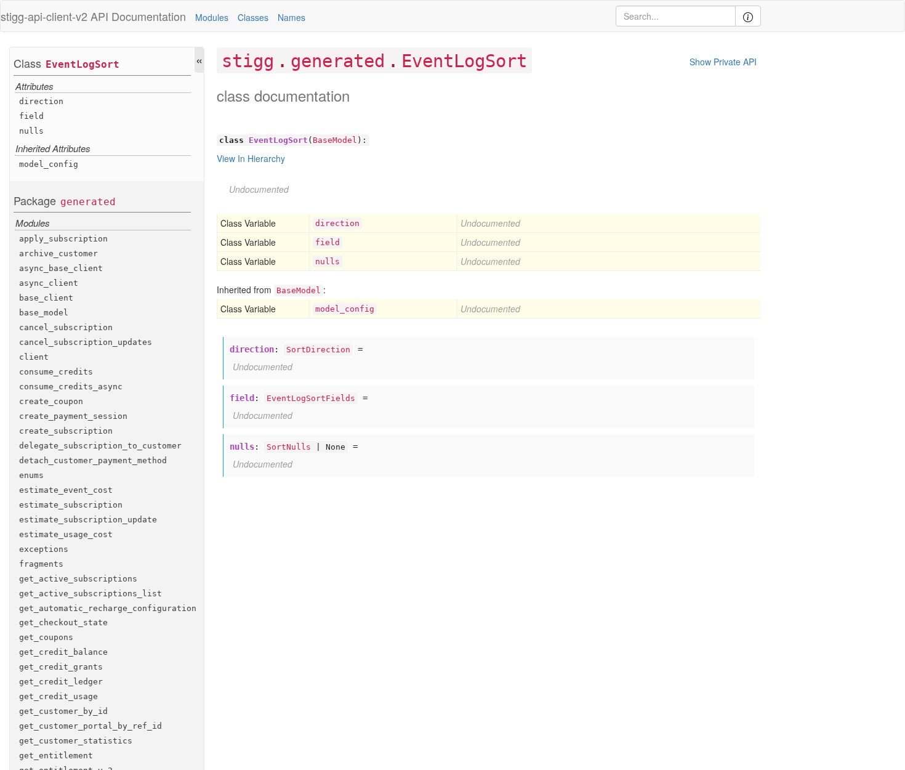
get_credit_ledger (61, 681)
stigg (248, 61)
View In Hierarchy (251, 158)
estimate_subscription (71, 504)
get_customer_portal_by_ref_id (90, 726)
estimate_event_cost (66, 490)
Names (291, 17)
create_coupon (51, 401)
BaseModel (335, 140)
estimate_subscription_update (88, 519)
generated (88, 202)
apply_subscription (63, 238)
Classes (253, 17)
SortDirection (318, 349)
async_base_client (61, 268)
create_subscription (66, 431)
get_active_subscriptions (78, 578)
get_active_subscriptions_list (90, 593)
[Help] (748, 16)
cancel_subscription (66, 327)
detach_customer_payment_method (93, 460)
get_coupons (46, 637)
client (34, 357)
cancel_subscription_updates (85, 342)
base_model (43, 312)
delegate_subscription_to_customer (100, 445)
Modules (211, 17)
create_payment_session (73, 416)
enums (31, 475)
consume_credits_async (71, 386)
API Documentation (138, 16)
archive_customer (58, 253)
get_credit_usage (58, 696)
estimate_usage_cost (66, 534)
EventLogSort (82, 64)
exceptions (43, 549)
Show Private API (723, 61)
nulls (31, 131)
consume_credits (56, 371)
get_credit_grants (61, 666)
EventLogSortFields (311, 398)
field (31, 116)
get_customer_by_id (63, 711)
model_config (48, 164)
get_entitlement (56, 755)
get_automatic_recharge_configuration (107, 608)
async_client (48, 283)
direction (41, 101)
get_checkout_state (63, 622)
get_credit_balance (63, 652)
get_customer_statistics (75, 740)
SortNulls (289, 447)
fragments (41, 564)
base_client (46, 297)
